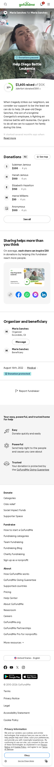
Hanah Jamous (20, 175)
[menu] (49, 4)
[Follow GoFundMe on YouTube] (11, 667)
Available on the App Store (30, 676)
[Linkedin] (44, 294)
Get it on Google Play (12, 676)
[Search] (5, 4)
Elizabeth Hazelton (23, 185)
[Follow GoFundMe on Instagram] (23, 667)
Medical (31, 367)
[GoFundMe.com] (27, 4)
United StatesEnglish (28, 658)
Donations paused (28, 57)
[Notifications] (41, 4)
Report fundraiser (29, 391)
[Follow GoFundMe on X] (17, 667)
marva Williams (20, 195)
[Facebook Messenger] (35, 294)
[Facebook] (19, 294)
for (29, 12)
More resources (12, 642)
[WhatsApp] (27, 294)
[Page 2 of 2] (28, 73)
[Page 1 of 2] (26, 73)
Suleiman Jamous (21, 164)
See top (44, 157)
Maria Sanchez (20, 328)
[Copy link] (10, 294)
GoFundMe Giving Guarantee (33, 469)
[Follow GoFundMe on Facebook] (5, 667)
